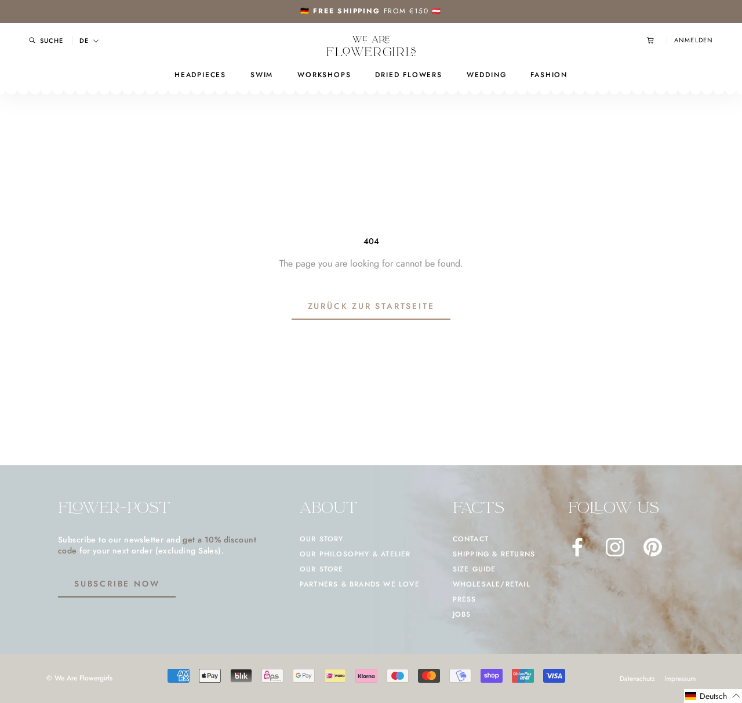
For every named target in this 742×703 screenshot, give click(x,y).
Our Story (322, 539)
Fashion (549, 75)
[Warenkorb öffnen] (656, 40)
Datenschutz (637, 678)
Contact (471, 539)
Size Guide (474, 569)
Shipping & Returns (494, 554)
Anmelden (693, 40)
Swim (261, 75)
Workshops (324, 75)
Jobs (462, 614)
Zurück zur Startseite (371, 306)
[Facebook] (577, 547)
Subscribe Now (116, 583)
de (84, 41)
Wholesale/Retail (491, 584)
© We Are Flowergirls (79, 678)
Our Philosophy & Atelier (355, 554)
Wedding (487, 75)
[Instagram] (615, 547)
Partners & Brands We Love (360, 584)
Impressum (680, 678)
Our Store (322, 569)
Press (465, 599)
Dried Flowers (408, 75)
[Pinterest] (652, 547)
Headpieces (200, 75)
